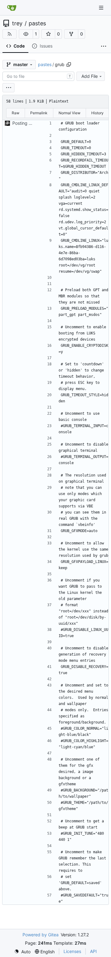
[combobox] (38, 76)
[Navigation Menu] (102, 7)
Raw (15, 113)
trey (17, 23)
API (93, 951)
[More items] (104, 46)
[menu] (8, 87)
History (97, 113)
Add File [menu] (89, 76)
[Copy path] (69, 64)
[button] (26, 34)
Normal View (69, 113)
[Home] (11, 7)
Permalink (38, 113)
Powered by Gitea (41, 934)
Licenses (72, 951)
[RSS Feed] (9, 34)
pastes (37, 23)
